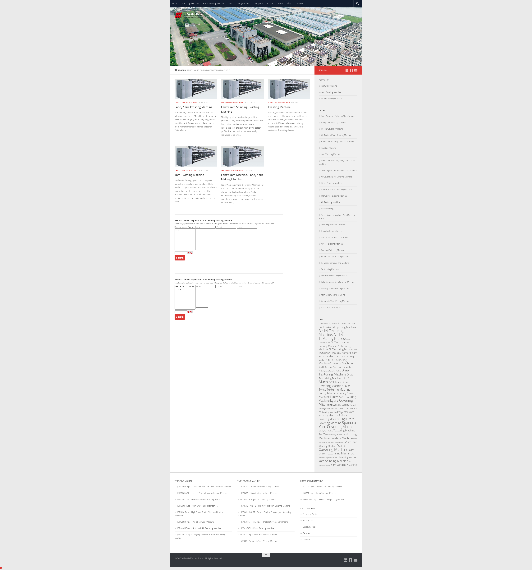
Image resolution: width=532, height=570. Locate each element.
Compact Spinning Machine (332, 250)
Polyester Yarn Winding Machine (335, 263)
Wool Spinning (327, 208)
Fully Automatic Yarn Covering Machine (338, 282)
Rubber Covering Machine (332, 129)
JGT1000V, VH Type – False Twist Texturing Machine (199, 499)
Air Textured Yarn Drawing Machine (336, 135)
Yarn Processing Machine (345, 457)
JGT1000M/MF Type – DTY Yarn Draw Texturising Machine (202, 493)
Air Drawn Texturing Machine (328, 324)
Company (258, 3)
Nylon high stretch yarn (331, 307)
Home (175, 3)
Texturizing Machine (330, 269)
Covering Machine (341, 363)
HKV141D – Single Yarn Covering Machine (258, 499)
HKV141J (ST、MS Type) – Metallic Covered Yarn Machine (265, 522)
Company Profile (310, 514)
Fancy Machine (328, 393)
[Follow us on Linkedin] (347, 70)
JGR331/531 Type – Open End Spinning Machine (323, 499)
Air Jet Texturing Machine (332, 244)
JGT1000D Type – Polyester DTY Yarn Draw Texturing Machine (204, 486)
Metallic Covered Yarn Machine (344, 408)
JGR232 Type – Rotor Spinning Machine (320, 493)
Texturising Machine (335, 435)
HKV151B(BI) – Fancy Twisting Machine (257, 528)
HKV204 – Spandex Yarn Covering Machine (258, 534)
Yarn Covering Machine (239, 3)
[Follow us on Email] (355, 70)
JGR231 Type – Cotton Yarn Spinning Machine (322, 486)
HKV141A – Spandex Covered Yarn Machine (259, 493)
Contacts (299, 3)
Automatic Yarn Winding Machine (335, 256)
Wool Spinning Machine (338, 442)
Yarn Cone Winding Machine (333, 295)
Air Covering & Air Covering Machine (336, 177)
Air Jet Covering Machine (331, 183)
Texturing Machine (190, 3)
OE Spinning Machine (328, 412)
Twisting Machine (279, 107)
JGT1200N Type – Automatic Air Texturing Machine (199, 528)
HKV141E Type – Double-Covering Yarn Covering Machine (265, 506)
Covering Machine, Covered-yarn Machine (339, 170)
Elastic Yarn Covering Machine (334, 275)
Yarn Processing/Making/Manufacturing (338, 116)
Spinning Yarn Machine (326, 431)
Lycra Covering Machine (336, 402)
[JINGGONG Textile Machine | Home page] (188, 15)
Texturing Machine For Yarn (333, 224)
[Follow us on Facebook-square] (351, 70)
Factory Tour (308, 520)
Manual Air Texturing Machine (334, 196)
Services (306, 533)
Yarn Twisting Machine (189, 175)
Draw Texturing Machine (331, 231)
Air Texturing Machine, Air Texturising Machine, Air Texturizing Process (338, 349)
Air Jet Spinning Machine (342, 327)
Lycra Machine (340, 404)
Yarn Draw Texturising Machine (334, 237)
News (280, 3)
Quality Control (309, 527)
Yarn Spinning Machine (333, 461)
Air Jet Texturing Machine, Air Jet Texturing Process (333, 335)
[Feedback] (1, 568)
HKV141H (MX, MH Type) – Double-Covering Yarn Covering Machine (264, 514)
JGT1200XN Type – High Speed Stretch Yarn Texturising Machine (200, 536)
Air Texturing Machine (330, 202)
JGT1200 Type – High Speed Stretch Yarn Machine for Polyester (199, 514)
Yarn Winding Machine (344, 464)
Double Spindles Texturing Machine (336, 189)
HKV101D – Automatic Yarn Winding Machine (259, 486)
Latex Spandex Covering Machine (335, 288)
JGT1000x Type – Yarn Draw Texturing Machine (197, 506)
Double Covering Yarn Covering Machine (336, 367)
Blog (289, 3)
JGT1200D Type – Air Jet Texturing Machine (195, 522)
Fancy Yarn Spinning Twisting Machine (337, 141)
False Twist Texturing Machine (334, 387)
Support (270, 3)
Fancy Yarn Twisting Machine (193, 107)
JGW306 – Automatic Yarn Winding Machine (258, 541)
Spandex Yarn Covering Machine (338, 424)
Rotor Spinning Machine (214, 3)
